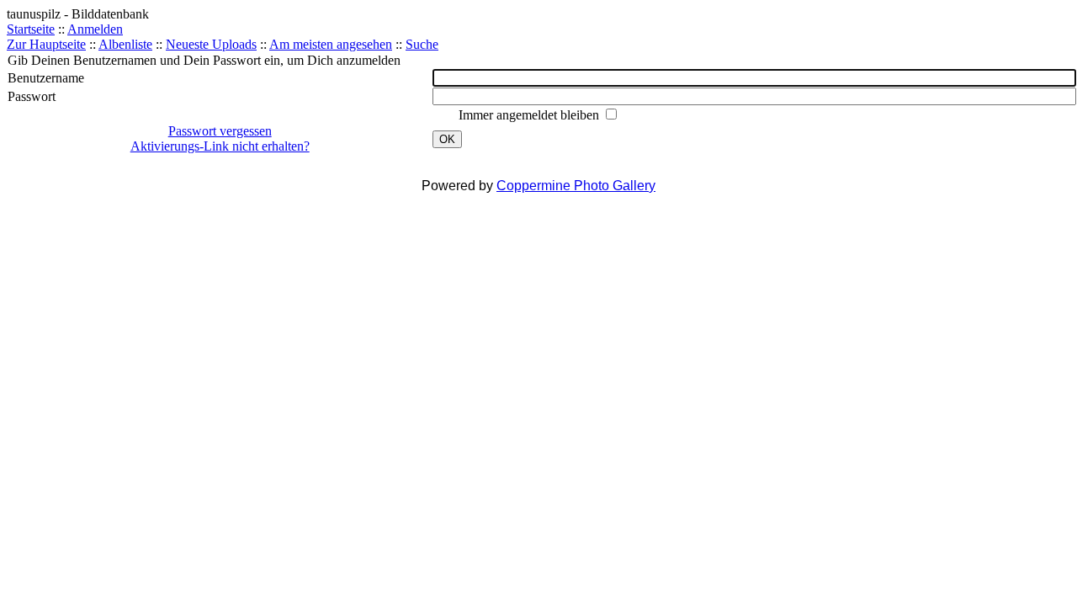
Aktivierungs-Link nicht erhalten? (220, 146)
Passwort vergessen (220, 131)
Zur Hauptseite (46, 44)
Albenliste (125, 44)
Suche (422, 44)
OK (447, 139)
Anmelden (95, 29)
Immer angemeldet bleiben (530, 115)
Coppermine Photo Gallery (575, 185)
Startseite (31, 29)
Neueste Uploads (211, 44)
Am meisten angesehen (330, 44)
